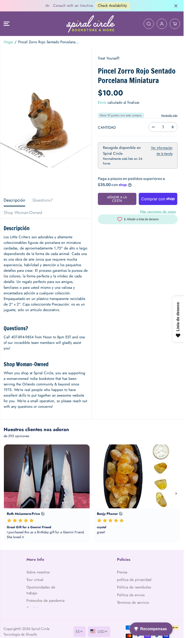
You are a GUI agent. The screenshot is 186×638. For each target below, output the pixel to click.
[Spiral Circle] (90, 23)
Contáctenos (36, 608)
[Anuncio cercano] (176, 6)
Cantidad (107, 127)
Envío (102, 102)
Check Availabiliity (112, 5)
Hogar (8, 42)
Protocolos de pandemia (45, 600)
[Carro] (175, 24)
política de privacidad (134, 579)
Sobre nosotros (38, 572)
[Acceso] (162, 24)
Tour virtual (34, 579)
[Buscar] (149, 24)
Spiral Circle (40, 634)
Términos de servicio (133, 602)
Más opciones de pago (158, 211)
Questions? (42, 200)
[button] (6, 23)
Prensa (122, 572)
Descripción (14, 200)
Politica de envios (131, 595)
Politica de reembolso (134, 587)
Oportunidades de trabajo (40, 590)
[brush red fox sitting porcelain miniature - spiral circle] (46, 121)
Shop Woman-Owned (23, 212)
